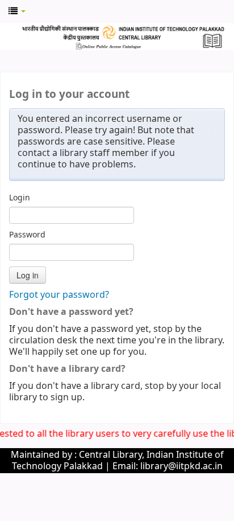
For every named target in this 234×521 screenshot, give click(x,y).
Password (27, 235)
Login (19, 198)
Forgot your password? (59, 295)
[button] (17, 11)
